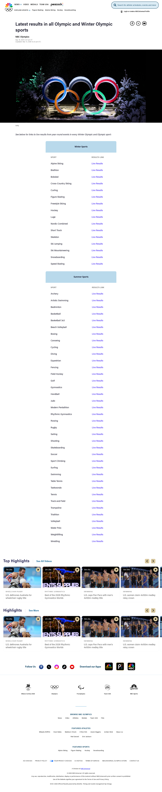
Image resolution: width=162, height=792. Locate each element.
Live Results (97, 164)
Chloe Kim (83, 732)
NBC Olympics (22, 37)
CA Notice (78, 761)
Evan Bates (58, 732)
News (60, 718)
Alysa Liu (119, 732)
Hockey (87, 750)
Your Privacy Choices (63, 761)
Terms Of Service (92, 761)
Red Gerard (75, 737)
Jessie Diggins (95, 732)
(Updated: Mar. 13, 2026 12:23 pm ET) (28, 42)
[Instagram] (56, 667)
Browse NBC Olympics (81, 714)
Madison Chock (70, 732)
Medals (84, 718)
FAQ (102, 718)
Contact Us (134, 761)
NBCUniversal (85, 768)
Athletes (75, 718)
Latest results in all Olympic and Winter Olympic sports (63, 27)
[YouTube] (72, 667)
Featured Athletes (81, 728)
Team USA (94, 718)
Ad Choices (27, 761)
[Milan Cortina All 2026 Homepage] (8, 7)
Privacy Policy (41, 761)
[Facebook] (41, 667)
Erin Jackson (86, 737)
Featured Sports (81, 747)
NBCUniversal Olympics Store (114, 761)
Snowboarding (98, 750)
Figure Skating (76, 750)
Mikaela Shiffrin (44, 732)
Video (67, 718)
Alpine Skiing (63, 750)
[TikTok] (64, 667)
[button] (18, 5)
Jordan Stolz (108, 732)
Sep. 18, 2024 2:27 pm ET (23, 40)
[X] (49, 667)
